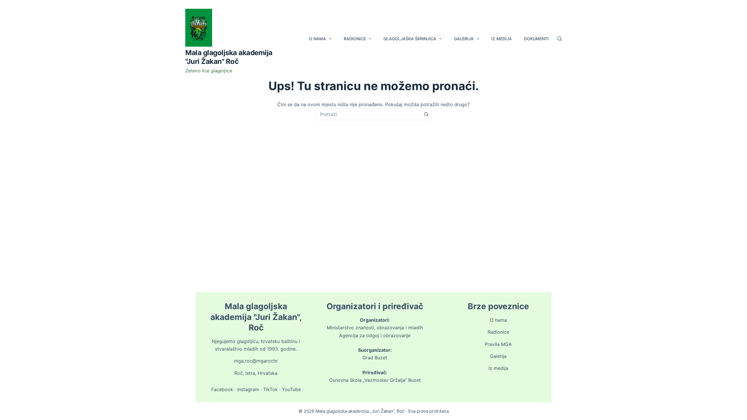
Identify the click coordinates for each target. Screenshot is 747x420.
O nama (317, 38)
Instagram (248, 389)
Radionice (355, 38)
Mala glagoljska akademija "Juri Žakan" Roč (229, 57)
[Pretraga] (559, 38)
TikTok (270, 389)
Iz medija (501, 38)
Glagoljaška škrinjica (409, 38)
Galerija (464, 38)
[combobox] (367, 114)
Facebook (222, 389)
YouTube (291, 389)
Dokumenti (536, 38)
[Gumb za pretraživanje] (426, 114)
